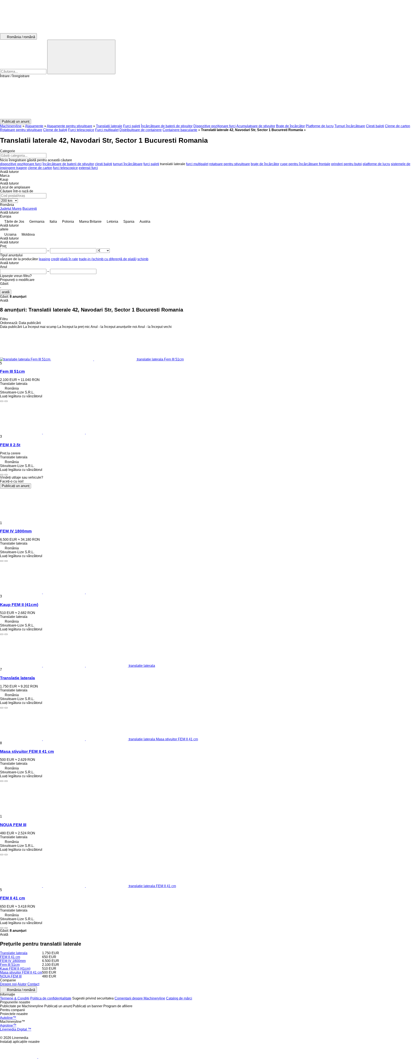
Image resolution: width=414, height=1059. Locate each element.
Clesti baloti (375, 126)
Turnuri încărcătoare (349, 126)
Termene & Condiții (14, 998)
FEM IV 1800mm (16, 531)
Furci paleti (131, 126)
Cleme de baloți (55, 130)
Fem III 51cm (12, 371)
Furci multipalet (107, 130)
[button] (207, 98)
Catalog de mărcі (179, 998)
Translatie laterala (17, 678)
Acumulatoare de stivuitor (255, 126)
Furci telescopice (81, 130)
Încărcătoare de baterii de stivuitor (167, 126)
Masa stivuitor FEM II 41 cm (27, 751)
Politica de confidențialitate (50, 998)
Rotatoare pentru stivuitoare (21, 130)
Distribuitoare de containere (140, 130)
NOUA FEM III (13, 824)
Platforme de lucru (320, 126)
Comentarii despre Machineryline (139, 998)
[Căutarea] (81, 57)
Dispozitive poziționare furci (214, 126)
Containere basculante (180, 130)
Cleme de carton (397, 126)
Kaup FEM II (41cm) (19, 604)
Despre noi (8, 984)
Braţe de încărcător (290, 126)
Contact (33, 984)
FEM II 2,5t (10, 445)
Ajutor (22, 984)
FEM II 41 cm (12, 898)
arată (5, 292)
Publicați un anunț (15, 486)
